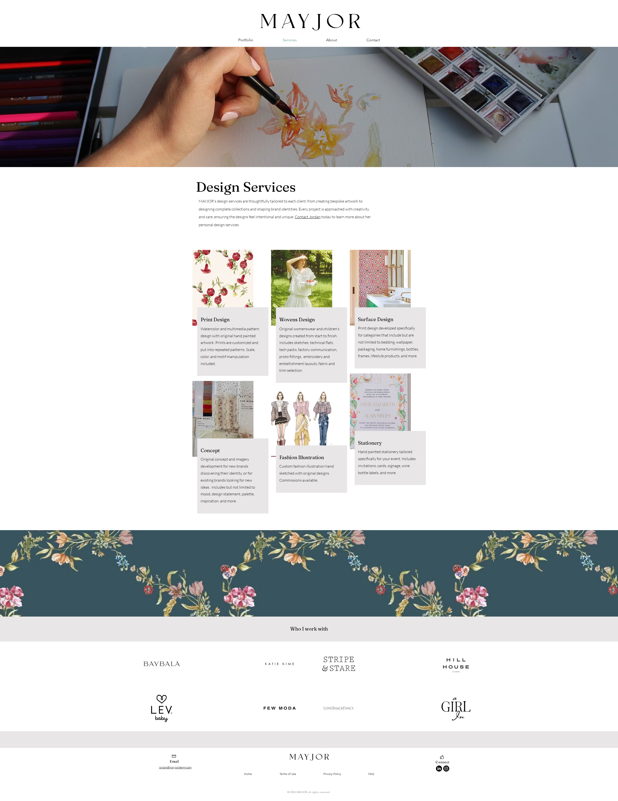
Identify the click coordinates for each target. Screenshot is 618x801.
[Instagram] (446, 769)
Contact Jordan (308, 216)
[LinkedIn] (439, 769)
